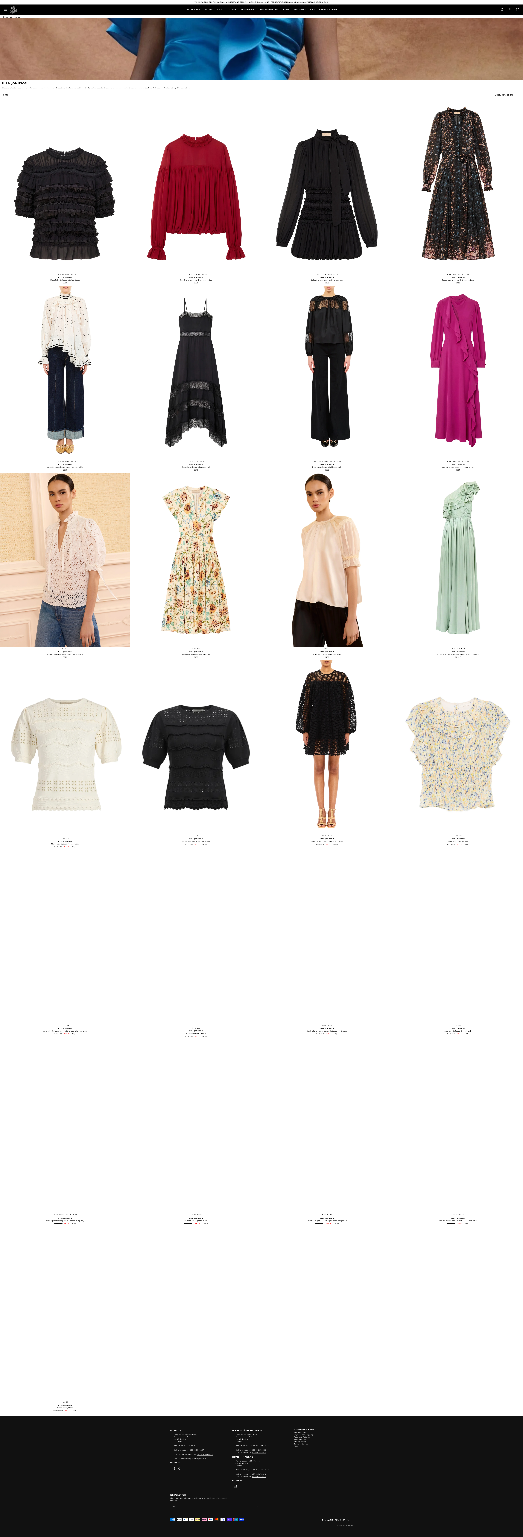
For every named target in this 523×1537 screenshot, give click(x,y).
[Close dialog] (311, 740)
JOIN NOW (235, 781)
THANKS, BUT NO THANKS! (235, 789)
